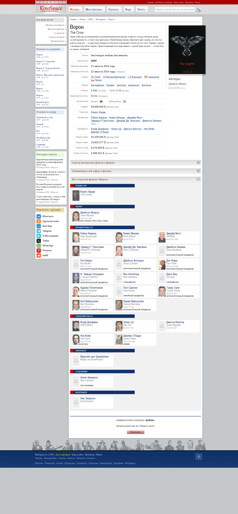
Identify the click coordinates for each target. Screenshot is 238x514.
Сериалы (113, 9)
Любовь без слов (44, 118)
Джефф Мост (134, 117)
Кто (42, 132)
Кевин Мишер (117, 117)
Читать (141, 9)
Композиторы (106, 463)
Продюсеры (69, 463)
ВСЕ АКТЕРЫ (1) (177, 88)
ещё (94, 124)
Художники (118, 463)
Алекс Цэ (116, 129)
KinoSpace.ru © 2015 (44, 454)
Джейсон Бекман (152, 120)
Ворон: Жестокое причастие (50, 76)
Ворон (42, 55)
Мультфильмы (94, 9)
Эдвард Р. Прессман (102, 120)
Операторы (93, 463)
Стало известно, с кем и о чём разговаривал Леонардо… (50, 199)
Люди (128, 9)
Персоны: (39, 463)
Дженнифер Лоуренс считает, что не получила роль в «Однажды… (50, 176)
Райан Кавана (99, 117)
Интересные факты (55, 25)
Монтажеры (130, 463)
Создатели (59, 33)
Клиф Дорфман (100, 129)
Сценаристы (81, 463)
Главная (150, 2)
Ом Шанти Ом (43, 138)
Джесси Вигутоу (132, 129)
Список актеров (56, 37)
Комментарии (57, 41)
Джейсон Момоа (177, 84)
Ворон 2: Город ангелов (48, 69)
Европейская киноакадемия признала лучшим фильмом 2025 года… (49, 163)
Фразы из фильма (56, 29)
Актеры (59, 463)
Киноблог (91, 458)
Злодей (42, 125)
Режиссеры (50, 463)
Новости (71, 458)
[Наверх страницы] (198, 456)
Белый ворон (42, 103)
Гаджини (42, 145)
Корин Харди (98, 112)
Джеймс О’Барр (100, 132)
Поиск (197, 2)
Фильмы (74, 9)
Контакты (189, 2)
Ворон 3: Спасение (45, 62)
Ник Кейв (149, 129)
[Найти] (198, 9)
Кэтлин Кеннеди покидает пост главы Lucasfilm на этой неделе (50, 188)
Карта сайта (179, 2)
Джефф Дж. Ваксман (128, 120)
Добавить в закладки (163, 2)
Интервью (80, 458)
